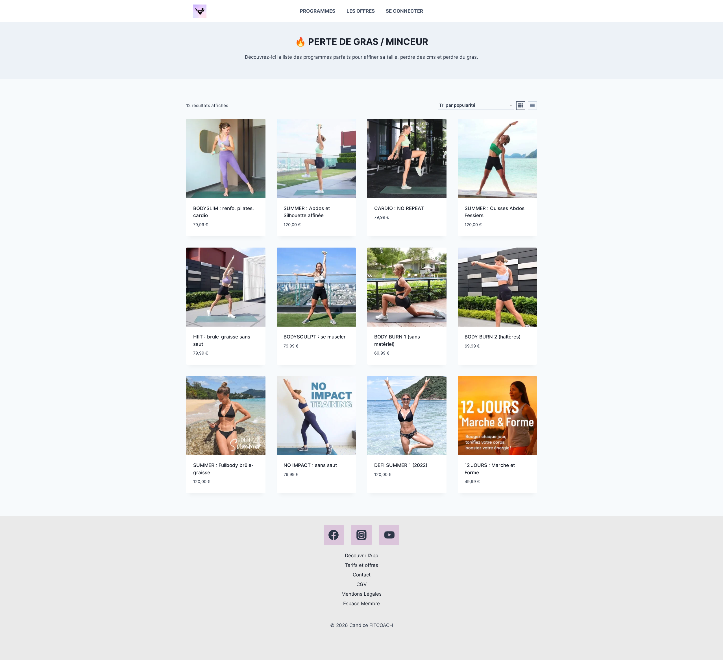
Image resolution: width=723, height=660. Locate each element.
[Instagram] (361, 535)
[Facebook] (334, 535)
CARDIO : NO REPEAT (399, 208)
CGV (361, 584)
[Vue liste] (532, 105)
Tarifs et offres (361, 565)
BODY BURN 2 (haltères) (493, 337)
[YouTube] (389, 535)
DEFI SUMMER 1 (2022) (400, 465)
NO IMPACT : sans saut (310, 465)
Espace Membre (361, 603)
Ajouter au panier (395, 234)
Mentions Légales (361, 594)
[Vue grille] (520, 105)
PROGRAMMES (317, 11)
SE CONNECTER (404, 11)
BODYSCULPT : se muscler (315, 337)
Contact (362, 575)
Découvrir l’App (361, 555)
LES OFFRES (361, 11)
